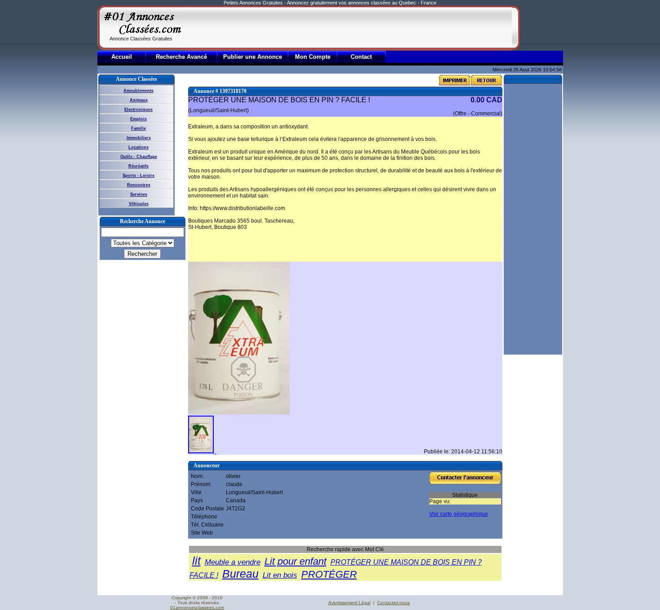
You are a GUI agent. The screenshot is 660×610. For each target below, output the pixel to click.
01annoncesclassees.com (197, 607)
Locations (138, 147)
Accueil (121, 56)
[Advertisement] (348, 28)
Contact (361, 56)
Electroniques (138, 109)
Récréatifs (138, 166)
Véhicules (139, 204)
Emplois (138, 119)
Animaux (139, 100)
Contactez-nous (393, 602)
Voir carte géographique (458, 514)
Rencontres (138, 185)
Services (138, 194)
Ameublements (138, 90)
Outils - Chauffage (138, 156)
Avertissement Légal (349, 602)
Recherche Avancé (181, 56)
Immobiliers (139, 138)
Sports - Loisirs (138, 175)
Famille (138, 128)
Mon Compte (312, 56)
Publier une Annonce (252, 56)
